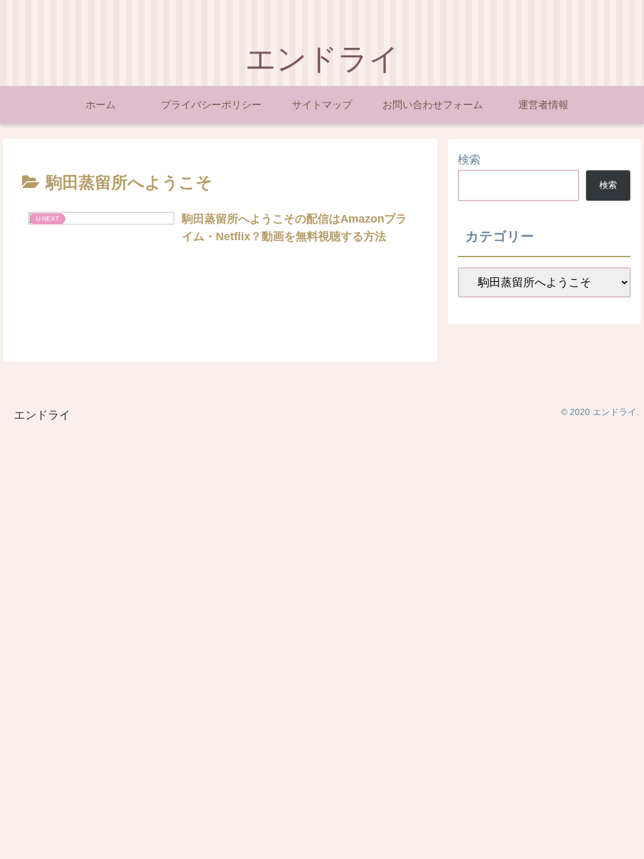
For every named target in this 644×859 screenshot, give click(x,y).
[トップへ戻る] (625, 840)
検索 (469, 159)
